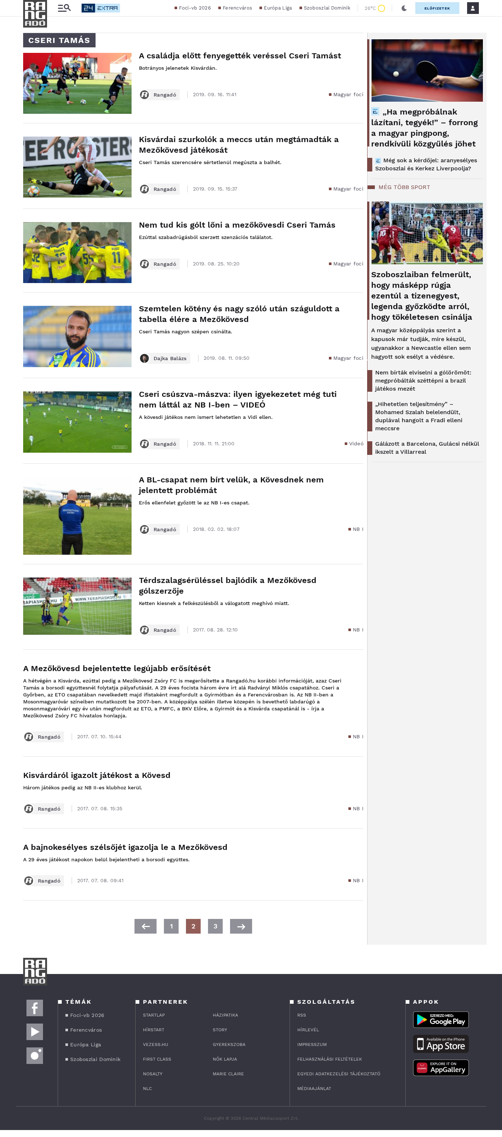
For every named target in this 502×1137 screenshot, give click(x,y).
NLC (147, 1088)
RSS (301, 1015)
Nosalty (152, 1073)
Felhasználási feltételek (329, 1059)
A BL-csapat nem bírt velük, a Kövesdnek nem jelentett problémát (231, 485)
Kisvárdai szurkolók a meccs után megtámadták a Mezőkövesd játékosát (239, 145)
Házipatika (225, 1015)
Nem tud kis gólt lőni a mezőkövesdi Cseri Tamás (237, 224)
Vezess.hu (155, 1044)
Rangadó (165, 95)
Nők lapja (225, 1059)
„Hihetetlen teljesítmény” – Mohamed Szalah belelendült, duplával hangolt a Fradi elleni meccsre (418, 416)
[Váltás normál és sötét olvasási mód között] (404, 8)
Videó (356, 443)
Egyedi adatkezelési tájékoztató (338, 1073)
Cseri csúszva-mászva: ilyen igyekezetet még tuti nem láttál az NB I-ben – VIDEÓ (238, 399)
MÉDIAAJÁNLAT (314, 1088)
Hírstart (153, 1029)
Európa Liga (278, 8)
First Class (157, 1059)
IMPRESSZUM (312, 1044)
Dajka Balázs (170, 358)
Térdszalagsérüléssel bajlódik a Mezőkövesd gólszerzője (227, 585)
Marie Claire (228, 1073)
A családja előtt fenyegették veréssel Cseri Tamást (240, 55)
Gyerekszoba (229, 1044)
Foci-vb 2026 (195, 8)
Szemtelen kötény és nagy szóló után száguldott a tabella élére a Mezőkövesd (239, 314)
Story (220, 1029)
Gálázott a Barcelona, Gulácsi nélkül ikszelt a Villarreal (427, 447)
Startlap (154, 1015)
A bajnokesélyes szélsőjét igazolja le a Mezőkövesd (125, 847)
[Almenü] (64, 8)
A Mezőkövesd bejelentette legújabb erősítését (117, 668)
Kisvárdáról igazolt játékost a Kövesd (97, 775)
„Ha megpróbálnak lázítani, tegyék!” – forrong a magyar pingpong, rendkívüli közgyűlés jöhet (424, 127)
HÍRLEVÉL (308, 1029)
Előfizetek (437, 8)
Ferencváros (237, 8)
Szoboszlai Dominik (327, 8)
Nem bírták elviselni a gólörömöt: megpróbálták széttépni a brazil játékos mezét (423, 380)
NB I (358, 529)
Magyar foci (348, 94)
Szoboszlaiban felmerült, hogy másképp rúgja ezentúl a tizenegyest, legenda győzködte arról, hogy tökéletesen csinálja (421, 296)
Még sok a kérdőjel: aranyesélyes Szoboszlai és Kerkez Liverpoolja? (426, 164)
